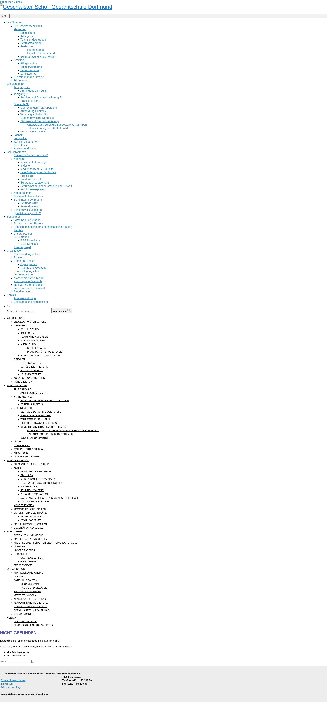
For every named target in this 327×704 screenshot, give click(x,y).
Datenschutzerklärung (13, 680)
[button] (8, 306)
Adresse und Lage (11, 687)
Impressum (7, 683)
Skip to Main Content (11, 1)
